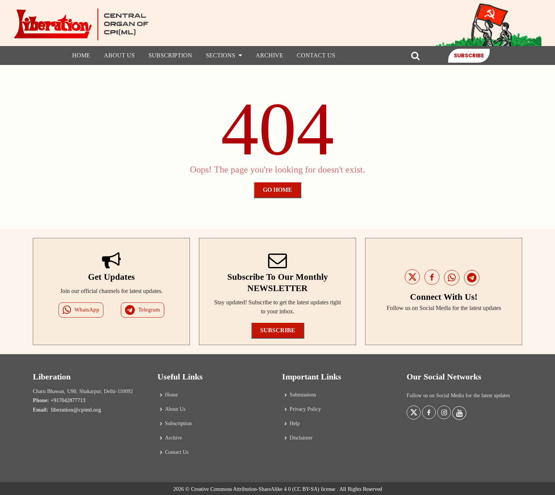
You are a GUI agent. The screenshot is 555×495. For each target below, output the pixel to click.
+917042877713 (68, 400)
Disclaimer (301, 438)
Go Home (277, 190)
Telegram (149, 310)
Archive (269, 55)
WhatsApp (86, 310)
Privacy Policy (305, 409)
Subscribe (469, 55)
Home (81, 55)
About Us (119, 55)
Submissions (303, 395)
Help (295, 423)
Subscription (170, 55)
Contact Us (316, 55)
